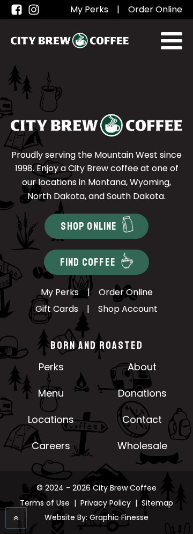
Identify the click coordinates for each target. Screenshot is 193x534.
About (142, 367)
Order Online (155, 9)
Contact (142, 419)
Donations (142, 393)
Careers (51, 445)
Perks (51, 367)
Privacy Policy (105, 503)
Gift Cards (56, 309)
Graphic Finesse (119, 517)
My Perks (89, 9)
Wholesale (142, 445)
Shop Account (128, 309)
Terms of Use (45, 503)
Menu (51, 393)
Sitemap (157, 503)
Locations (51, 419)
